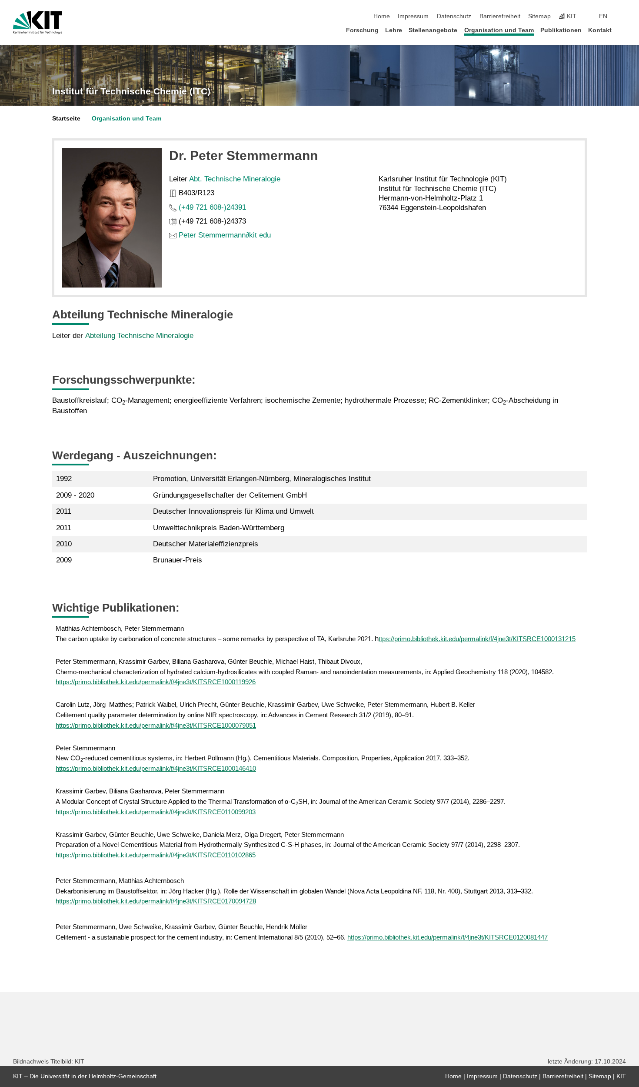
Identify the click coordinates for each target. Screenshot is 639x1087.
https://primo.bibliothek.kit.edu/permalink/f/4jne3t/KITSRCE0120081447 (447, 937)
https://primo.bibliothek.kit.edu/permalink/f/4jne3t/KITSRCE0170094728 (156, 901)
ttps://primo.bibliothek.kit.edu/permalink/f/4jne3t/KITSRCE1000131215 (477, 638)
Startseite (66, 118)
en (603, 16)
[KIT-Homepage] (37, 22)
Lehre (393, 30)
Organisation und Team (499, 30)
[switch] (623, 16)
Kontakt (600, 30)
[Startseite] (623, 29)
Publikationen (561, 30)
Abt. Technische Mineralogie (234, 179)
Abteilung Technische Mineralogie (139, 335)
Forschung (362, 30)
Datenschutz (454, 16)
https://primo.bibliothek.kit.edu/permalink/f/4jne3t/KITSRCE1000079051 (156, 725)
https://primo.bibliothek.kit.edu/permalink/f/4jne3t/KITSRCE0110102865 (156, 855)
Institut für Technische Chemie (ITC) (131, 91)
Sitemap (539, 16)
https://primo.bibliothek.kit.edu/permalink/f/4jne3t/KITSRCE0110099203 (156, 812)
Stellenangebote (433, 30)
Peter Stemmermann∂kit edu (225, 235)
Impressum (413, 16)
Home (381, 16)
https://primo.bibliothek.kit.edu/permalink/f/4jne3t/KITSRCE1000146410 (156, 768)
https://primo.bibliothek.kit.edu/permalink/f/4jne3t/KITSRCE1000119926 (156, 682)
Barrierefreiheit (499, 16)
